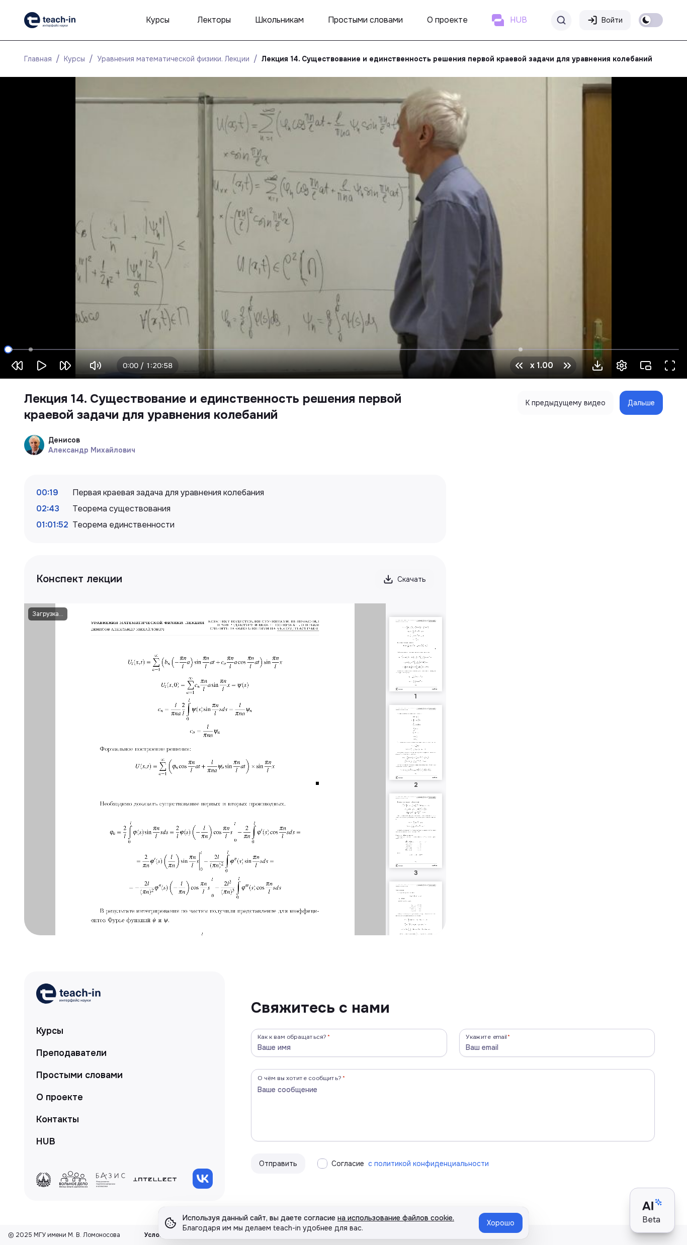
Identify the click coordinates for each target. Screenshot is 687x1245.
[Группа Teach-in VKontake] (203, 1179)
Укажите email (486, 1036)
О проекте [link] (59, 1097)
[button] (597, 366)
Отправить (278, 1163)
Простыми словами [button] (365, 20)
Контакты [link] (57, 1119)
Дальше (641, 402)
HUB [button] (518, 20)
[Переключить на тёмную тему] (651, 20)
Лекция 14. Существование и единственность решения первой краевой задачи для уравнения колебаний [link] (457, 58)
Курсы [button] (157, 20)
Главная (38, 58)
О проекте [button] (447, 20)
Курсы (74, 58)
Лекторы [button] (214, 20)
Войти (612, 20)
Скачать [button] (411, 579)
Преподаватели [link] (71, 1052)
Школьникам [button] (279, 20)
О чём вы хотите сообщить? (299, 1078)
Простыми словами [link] (79, 1075)
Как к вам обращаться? (292, 1036)
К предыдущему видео (566, 402)
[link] (49, 20)
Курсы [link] (49, 1030)
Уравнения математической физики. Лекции (173, 58)
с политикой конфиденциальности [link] (428, 1163)
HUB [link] (45, 1141)
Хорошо (500, 1222)
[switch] (651, 20)
